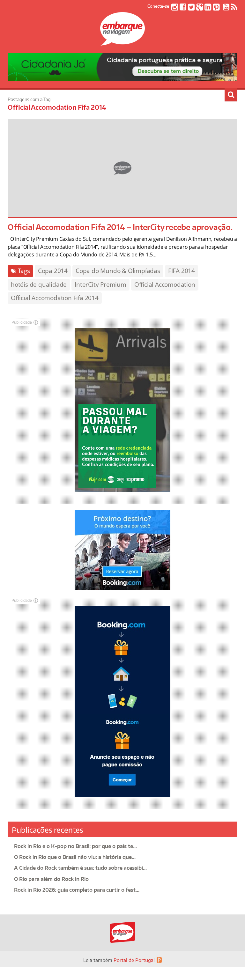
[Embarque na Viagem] (122, 42)
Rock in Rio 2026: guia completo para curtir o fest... (76, 890)
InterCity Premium (100, 284)
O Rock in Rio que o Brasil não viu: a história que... (75, 857)
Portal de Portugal (134, 960)
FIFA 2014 (181, 271)
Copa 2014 (53, 271)
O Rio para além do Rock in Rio (51, 879)
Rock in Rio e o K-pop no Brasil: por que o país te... (75, 846)
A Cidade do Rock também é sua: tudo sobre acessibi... (80, 868)
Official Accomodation (164, 284)
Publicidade (21, 322)
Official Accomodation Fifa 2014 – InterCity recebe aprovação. (120, 227)
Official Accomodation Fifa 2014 (55, 298)
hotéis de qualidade (39, 284)
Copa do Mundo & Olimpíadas (118, 271)
